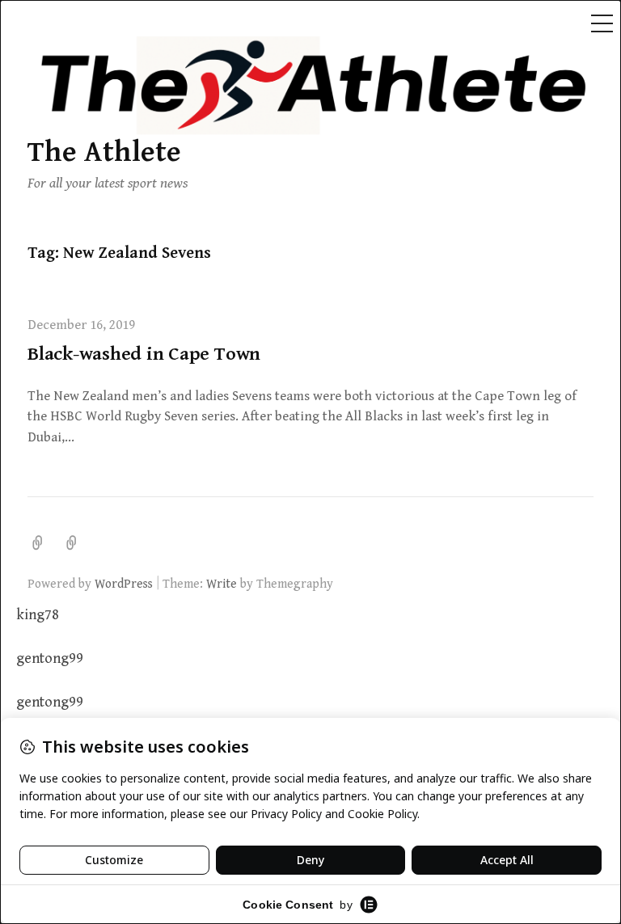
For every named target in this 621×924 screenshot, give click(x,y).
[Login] (38, 543)
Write (221, 583)
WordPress (124, 583)
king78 (37, 614)
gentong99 (49, 658)
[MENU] (601, 24)
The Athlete (104, 152)
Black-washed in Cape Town (143, 354)
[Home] (71, 543)
